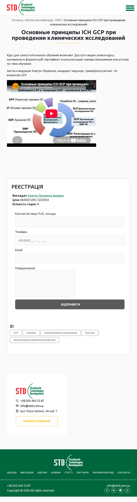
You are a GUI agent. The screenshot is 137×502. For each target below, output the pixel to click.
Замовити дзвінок (36, 421)
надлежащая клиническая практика (34, 339)
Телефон (21, 231)
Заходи (12, 472)
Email (18, 250)
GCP (16, 332)
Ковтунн (90, 332)
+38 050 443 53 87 (32, 400)
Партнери (83, 472)
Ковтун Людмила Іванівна (46, 195)
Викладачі (27, 472)
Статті (69, 472)
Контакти (124, 472)
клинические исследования (60, 332)
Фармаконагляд (103, 472)
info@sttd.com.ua (32, 406)
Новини (56, 472)
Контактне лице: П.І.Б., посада (35, 213)
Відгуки (42, 472)
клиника (31, 332)
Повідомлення (25, 268)
